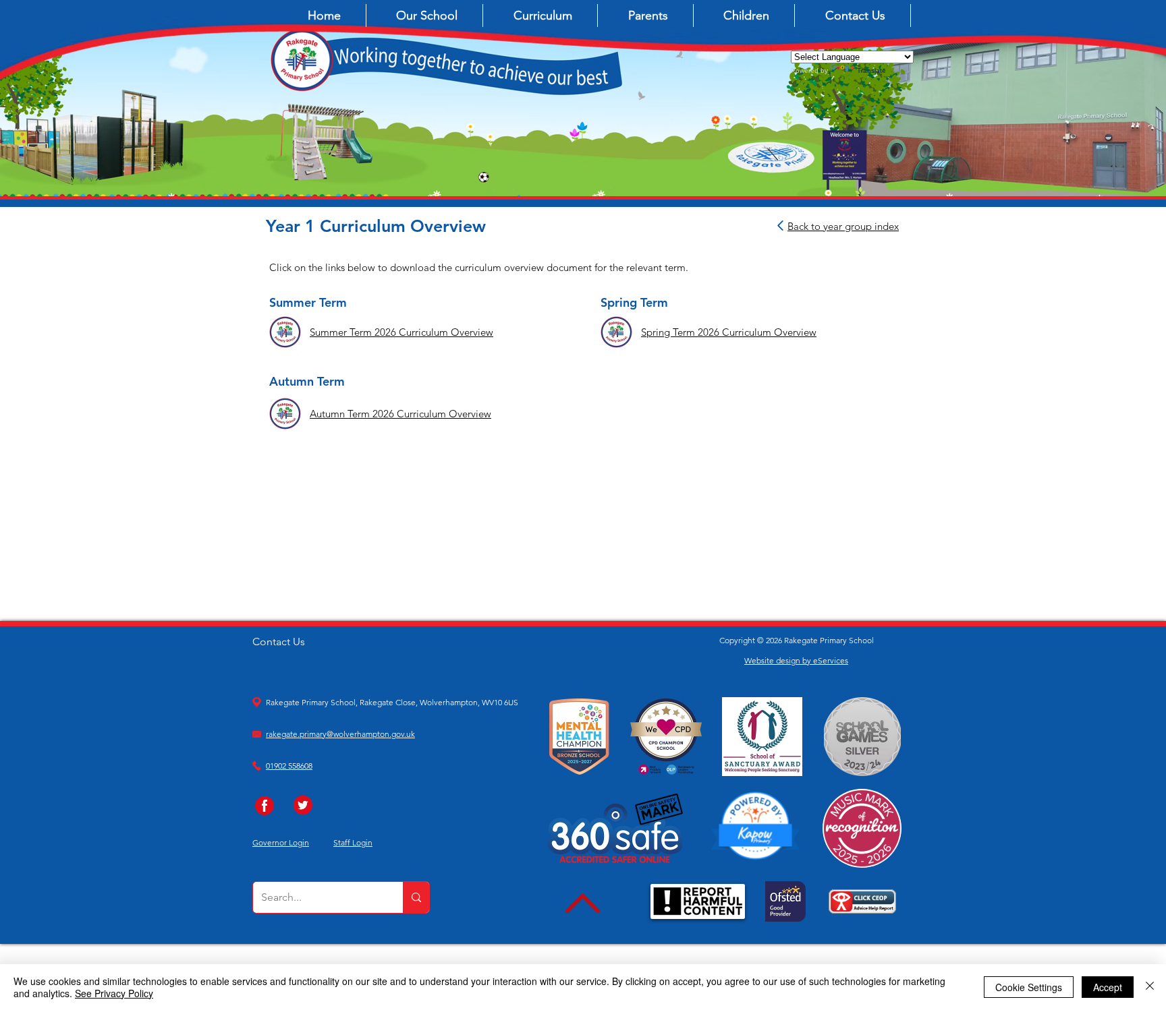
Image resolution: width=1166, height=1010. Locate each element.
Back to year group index (843, 226)
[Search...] (416, 897)
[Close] (1150, 987)
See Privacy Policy (114, 993)
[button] (428, 15)
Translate (871, 70)
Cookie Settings (1028, 987)
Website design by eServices (796, 660)
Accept (1107, 987)
